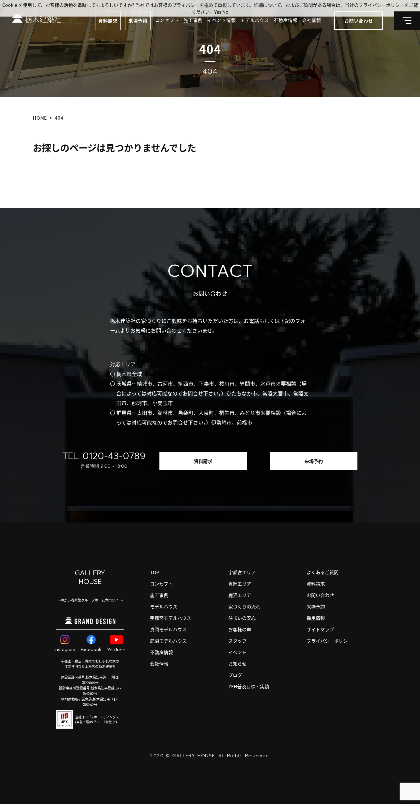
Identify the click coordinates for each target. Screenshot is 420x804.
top (154, 572)
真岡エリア (239, 583)
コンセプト (167, 20)
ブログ (235, 675)
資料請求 (107, 20)
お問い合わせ (320, 595)
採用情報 (316, 617)
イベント (237, 652)
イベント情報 (221, 20)
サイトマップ (320, 629)
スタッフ (237, 640)
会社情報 (311, 20)
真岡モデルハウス (168, 629)
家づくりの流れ (244, 606)
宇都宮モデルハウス (170, 617)
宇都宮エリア (242, 572)
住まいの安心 (242, 617)
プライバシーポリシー (329, 640)
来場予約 (137, 20)
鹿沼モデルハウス (168, 640)
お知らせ (237, 663)
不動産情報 (285, 20)
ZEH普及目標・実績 (248, 686)
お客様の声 (239, 629)
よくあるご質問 (323, 572)
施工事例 (193, 20)
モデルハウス (254, 20)
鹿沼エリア (239, 595)
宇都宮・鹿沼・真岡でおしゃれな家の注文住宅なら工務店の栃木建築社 (90, 664)
